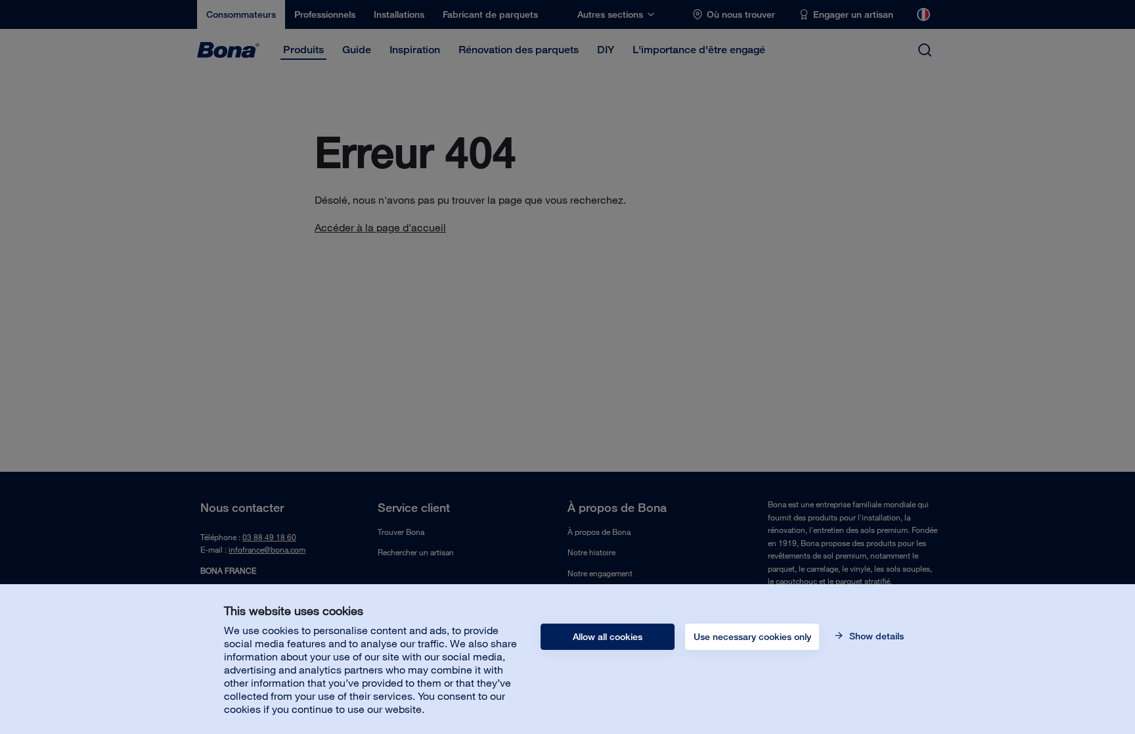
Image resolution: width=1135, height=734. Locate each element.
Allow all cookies (607, 637)
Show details (875, 636)
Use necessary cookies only (752, 637)
